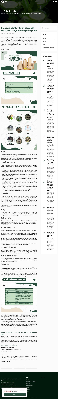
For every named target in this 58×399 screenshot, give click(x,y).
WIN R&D (43, 377)
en (53, 1)
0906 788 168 (13, 354)
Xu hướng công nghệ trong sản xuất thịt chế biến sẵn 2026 (50, 162)
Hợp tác (27, 387)
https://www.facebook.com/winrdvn (13, 349)
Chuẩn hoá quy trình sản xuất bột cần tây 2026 (50, 234)
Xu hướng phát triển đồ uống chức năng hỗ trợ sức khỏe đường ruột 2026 (50, 88)
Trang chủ (3, 13)
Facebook (6, 367)
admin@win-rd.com (11, 351)
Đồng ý (14, 394)
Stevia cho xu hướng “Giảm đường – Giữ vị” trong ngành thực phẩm (50, 211)
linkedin (32, 367)
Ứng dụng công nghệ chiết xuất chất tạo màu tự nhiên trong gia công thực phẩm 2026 (50, 185)
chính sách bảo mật (7, 391)
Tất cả (44, 38)
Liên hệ (27, 391)
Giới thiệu (28, 379)
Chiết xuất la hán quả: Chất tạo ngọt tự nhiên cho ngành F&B (50, 139)
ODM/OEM (28, 383)
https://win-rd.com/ (9, 347)
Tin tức (44, 41)
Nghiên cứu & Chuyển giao (48, 47)
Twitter (19, 367)
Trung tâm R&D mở (29, 385)
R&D (44, 44)
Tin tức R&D (10, 13)
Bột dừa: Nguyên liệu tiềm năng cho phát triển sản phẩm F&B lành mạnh (50, 62)
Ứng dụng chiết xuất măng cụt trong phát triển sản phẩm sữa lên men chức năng (50, 113)
